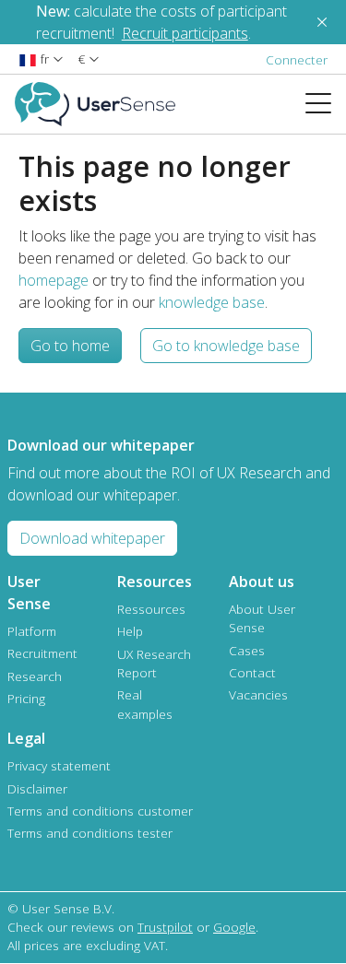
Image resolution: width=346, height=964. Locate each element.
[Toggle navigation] (325, 104)
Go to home (70, 345)
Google (234, 926)
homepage (53, 280)
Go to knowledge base (226, 345)
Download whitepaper (92, 538)
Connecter (297, 59)
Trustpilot (165, 926)
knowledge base (212, 302)
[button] (41, 58)
